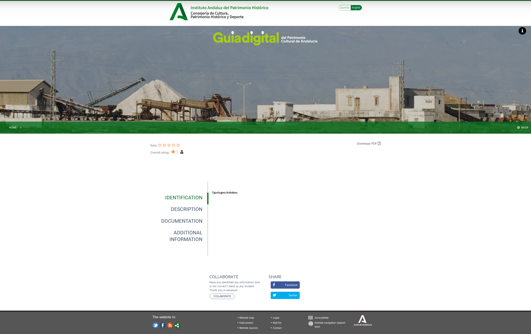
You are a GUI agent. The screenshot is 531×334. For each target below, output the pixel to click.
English (356, 7)
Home (13, 127)
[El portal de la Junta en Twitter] (155, 325)
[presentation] (179, 197)
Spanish (344, 7)
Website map (246, 317)
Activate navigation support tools (330, 323)
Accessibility (322, 317)
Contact (277, 328)
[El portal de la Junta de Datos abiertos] (177, 325)
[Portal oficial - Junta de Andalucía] (179, 11)
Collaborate (222, 296)
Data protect (246, 322)
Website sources (248, 328)
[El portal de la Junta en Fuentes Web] (170, 325)
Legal (276, 317)
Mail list (277, 322)
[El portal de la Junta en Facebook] (163, 325)
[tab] (183, 197)
